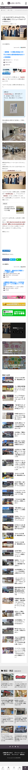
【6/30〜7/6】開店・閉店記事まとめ (20, 543)
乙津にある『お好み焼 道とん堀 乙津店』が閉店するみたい (20, 442)
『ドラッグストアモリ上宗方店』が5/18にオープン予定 (20, 492)
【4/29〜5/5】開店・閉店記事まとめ (20, 474)
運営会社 (22, 754)
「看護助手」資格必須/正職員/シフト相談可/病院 (14, 271)
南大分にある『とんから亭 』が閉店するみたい (20, 630)
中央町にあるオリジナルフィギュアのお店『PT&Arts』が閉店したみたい (20, 416)
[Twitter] (13, 259)
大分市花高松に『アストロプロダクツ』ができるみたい (20, 621)
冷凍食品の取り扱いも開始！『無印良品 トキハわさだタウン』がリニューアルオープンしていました (20, 603)
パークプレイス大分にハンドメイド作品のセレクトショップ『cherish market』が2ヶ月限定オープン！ (20, 653)
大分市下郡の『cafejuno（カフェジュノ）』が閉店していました (20, 553)
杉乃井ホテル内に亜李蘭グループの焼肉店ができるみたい (20, 526)
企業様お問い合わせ (8, 752)
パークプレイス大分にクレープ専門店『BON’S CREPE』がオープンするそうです (7, 720)
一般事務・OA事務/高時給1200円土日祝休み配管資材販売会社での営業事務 (14, 54)
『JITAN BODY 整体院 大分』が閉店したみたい (20, 501)
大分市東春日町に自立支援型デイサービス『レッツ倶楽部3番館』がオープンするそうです (21, 738)
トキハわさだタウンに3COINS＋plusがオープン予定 (9, 208)
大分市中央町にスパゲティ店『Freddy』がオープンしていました (7, 685)
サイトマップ (15, 754)
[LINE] (18, 259)
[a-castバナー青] (14, 71)
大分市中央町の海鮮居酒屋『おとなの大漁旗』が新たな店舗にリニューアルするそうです (7, 703)
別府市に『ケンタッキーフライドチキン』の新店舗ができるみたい (20, 562)
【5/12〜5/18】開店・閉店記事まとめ (20, 378)
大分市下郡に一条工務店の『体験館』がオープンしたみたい (20, 483)
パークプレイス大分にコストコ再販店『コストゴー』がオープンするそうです (21, 685)
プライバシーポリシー (19, 752)
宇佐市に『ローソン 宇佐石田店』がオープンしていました (20, 518)
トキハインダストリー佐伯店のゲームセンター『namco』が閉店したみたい (20, 580)
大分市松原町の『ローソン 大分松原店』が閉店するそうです (20, 571)
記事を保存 (6, 73)
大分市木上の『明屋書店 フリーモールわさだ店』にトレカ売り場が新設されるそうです (20, 453)
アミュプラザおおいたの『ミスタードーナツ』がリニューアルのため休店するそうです (7, 738)
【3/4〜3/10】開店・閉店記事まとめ (20, 534)
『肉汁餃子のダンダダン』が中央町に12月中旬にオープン (20, 406)
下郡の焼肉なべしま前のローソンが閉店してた (20, 509)
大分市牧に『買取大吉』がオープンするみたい (20, 434)
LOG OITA (18, 757)
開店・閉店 (10, 10)
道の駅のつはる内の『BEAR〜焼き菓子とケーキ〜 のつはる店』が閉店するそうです (20, 703)
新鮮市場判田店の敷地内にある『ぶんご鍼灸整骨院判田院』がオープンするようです (20, 591)
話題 (12, 598)
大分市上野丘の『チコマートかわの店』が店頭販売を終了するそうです (20, 425)
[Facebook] (5, 259)
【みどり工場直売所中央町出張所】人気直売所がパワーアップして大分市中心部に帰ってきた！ (20, 640)
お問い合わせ (7, 754)
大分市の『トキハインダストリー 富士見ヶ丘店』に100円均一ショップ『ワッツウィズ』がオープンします (20, 465)
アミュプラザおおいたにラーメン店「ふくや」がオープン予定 (20, 398)
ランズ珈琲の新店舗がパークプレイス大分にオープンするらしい (20, 389)
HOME (3, 10)
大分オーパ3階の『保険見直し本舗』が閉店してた (20, 613)
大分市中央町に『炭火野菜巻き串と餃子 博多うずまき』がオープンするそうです (21, 720)
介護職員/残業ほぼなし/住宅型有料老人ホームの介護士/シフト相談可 (14, 283)
